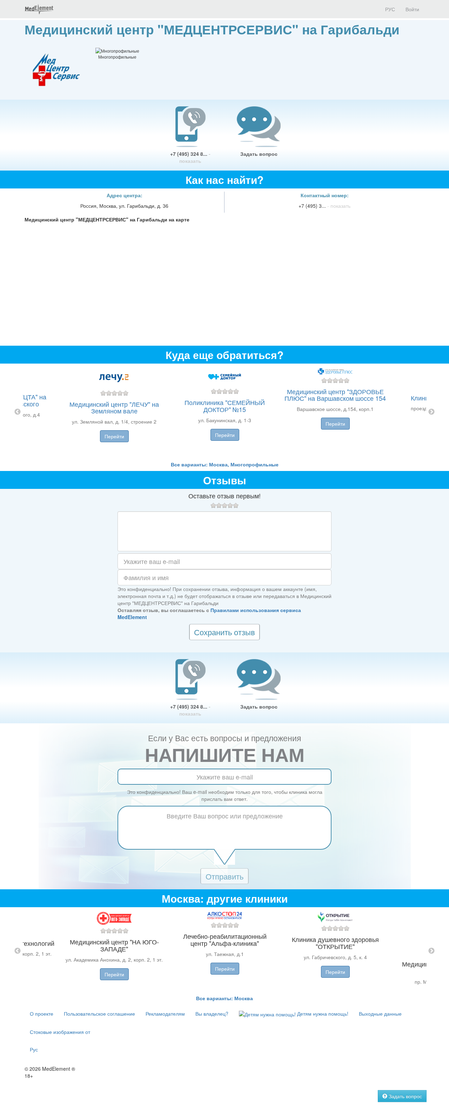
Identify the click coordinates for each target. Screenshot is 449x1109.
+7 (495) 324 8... (190, 157)
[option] (224, 412)
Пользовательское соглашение (99, 1013)
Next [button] (431, 412)
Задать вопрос (258, 153)
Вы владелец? (211, 1013)
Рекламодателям (165, 1013)
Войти (412, 9)
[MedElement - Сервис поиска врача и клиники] (39, 9)
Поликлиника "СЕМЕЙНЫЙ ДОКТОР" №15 (225, 406)
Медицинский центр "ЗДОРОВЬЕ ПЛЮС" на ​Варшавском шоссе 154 (335, 395)
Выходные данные (380, 1013)
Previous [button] (17, 412)
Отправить (224, 876)
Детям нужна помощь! (322, 1013)
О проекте (41, 1013)
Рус (34, 1049)
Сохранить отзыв (224, 631)
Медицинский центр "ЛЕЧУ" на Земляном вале (114, 407)
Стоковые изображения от (60, 1031)
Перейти (114, 436)
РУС (389, 9)
